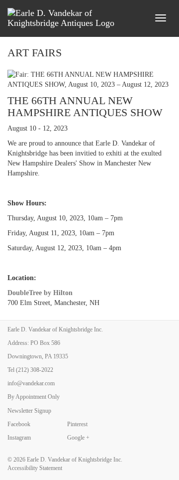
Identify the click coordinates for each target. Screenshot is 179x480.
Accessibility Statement (34, 468)
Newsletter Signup (29, 410)
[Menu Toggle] (161, 17)
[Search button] (141, 17)
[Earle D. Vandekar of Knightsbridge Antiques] (66, 18)
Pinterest (77, 424)
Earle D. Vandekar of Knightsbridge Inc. (74, 459)
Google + (78, 437)
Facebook (18, 424)
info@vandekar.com (31, 383)
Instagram (19, 437)
